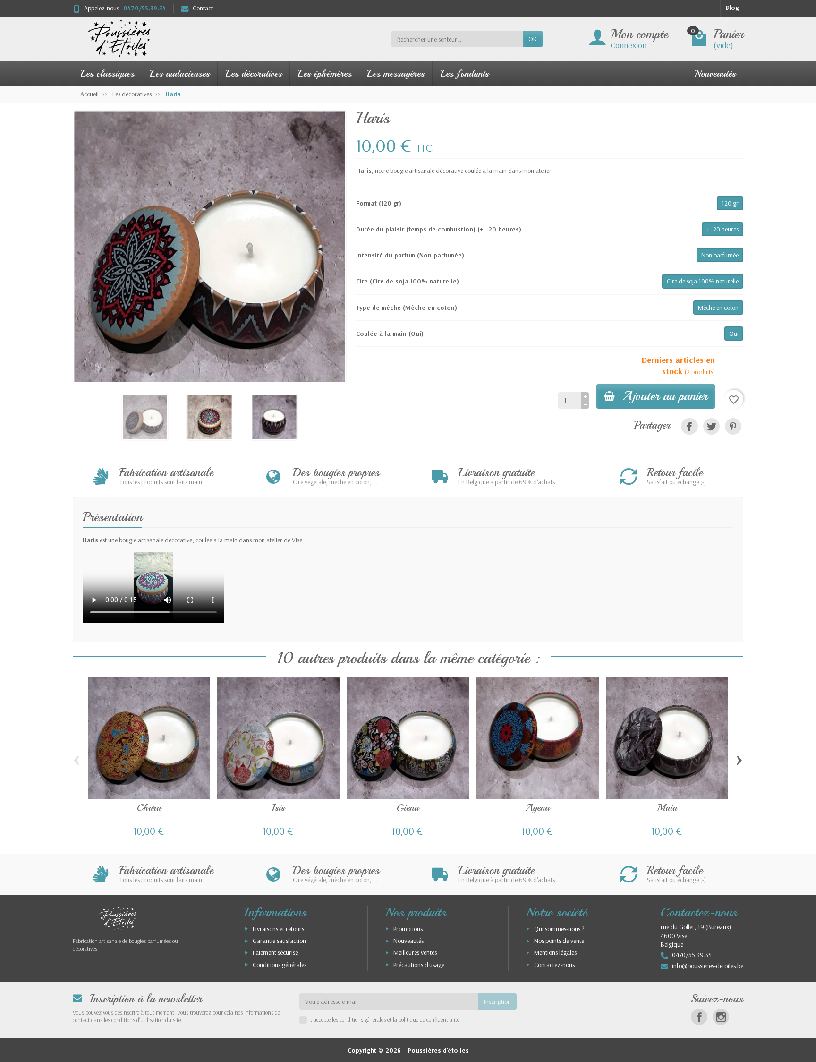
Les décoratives (253, 73)
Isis (278, 808)
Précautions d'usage (418, 964)
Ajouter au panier (664, 396)
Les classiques (107, 73)
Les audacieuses (180, 73)
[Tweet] (711, 426)
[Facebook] (699, 1017)
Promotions (408, 929)
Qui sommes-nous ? (559, 929)
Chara (149, 808)
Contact (203, 8)
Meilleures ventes (415, 952)
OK (532, 38)
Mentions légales (555, 952)
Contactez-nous (554, 964)
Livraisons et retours (278, 929)
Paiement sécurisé (275, 952)
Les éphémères (324, 73)
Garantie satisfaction (279, 940)
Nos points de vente (559, 940)
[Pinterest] (733, 426)
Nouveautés (715, 73)
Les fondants (464, 73)
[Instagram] (721, 1017)
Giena (408, 808)
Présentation (112, 517)
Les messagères (396, 73)
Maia (667, 808)
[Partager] (689, 426)
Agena (537, 808)
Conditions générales (279, 964)
